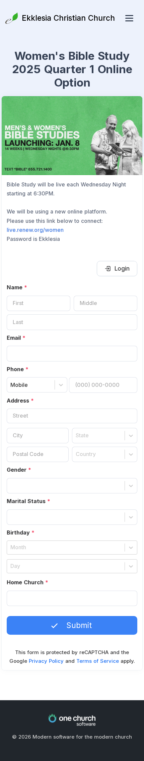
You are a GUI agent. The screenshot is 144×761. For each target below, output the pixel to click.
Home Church (27, 582)
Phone (17, 369)
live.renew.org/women (35, 229)
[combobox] (11, 385)
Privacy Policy (46, 661)
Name (17, 287)
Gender (19, 469)
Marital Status (28, 501)
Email (16, 337)
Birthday (20, 532)
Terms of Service (97, 661)
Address (20, 400)
